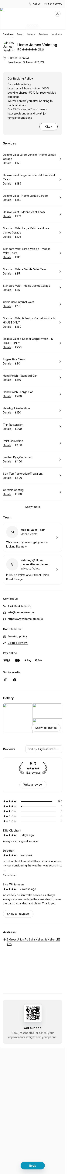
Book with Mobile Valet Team (32, 537)
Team (20, 34)
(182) (41, 49)
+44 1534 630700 (52, 3)
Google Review (18, 642)
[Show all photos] (32, 18)
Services (8, 34)
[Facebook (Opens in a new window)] (15, 680)
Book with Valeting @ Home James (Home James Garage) (32, 569)
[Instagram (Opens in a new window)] (5, 680)
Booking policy (17, 636)
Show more (32, 506)
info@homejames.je (21, 612)
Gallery (31, 34)
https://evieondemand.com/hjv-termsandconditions (27, 115)
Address (57, 34)
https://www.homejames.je (25, 618)
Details (7, 163)
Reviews (43, 34)
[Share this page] (58, 14)
